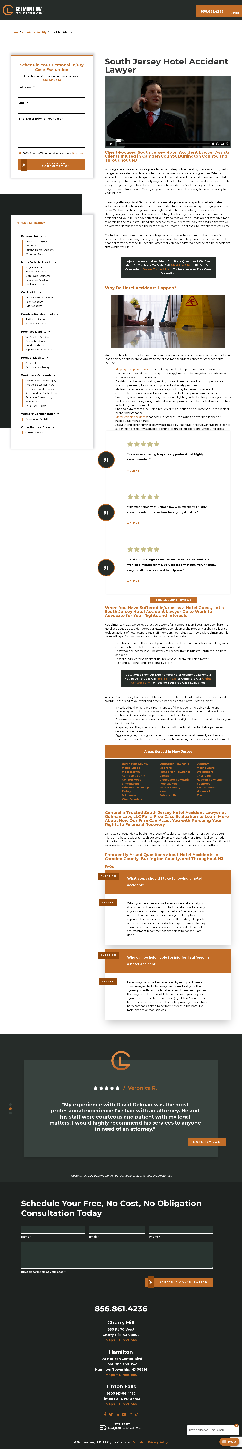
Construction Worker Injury (40, 380)
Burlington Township (174, 763)
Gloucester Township (174, 779)
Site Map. (139, 1442)
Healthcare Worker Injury (39, 384)
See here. (78, 153)
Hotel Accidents (34, 345)
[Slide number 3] (10, 1113)
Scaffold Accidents (36, 323)
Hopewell (203, 791)
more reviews (206, 1141)
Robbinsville (168, 795)
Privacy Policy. (158, 1442)
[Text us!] (229, 1442)
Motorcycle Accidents (37, 275)
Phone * (154, 1236)
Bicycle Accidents (35, 267)
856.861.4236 (212, 11)
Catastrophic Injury (36, 241)
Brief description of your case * (43, 1272)
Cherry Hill (204, 775)
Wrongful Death (34, 254)
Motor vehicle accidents (131, 417)
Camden (165, 775)
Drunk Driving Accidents (39, 297)
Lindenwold (130, 783)
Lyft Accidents (33, 306)
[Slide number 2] (10, 1109)
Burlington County (135, 763)
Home (15, 32)
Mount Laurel (206, 767)
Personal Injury (32, 236)
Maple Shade (131, 767)
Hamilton (165, 791)
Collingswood (132, 779)
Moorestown (131, 771)
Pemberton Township (174, 771)
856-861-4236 (180, 265)
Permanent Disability (37, 419)
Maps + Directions (121, 1340)
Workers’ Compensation (38, 413)
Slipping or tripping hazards (133, 369)
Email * (23, 102)
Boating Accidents (36, 271)
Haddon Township (210, 779)
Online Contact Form (157, 269)
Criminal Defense (35, 432)
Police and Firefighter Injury (41, 393)
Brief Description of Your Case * (40, 118)
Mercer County (169, 787)
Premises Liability (34, 32)
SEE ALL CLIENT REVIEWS (173, 599)
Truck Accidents (34, 284)
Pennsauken (168, 783)
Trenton (202, 795)
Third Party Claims (35, 405)
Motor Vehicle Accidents (39, 262)
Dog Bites (31, 245)
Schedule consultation (56, 165)
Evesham (203, 763)
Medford (165, 767)
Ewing (126, 791)
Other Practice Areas (36, 427)
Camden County (133, 775)
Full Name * (26, 87)
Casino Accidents (35, 341)
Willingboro (205, 771)
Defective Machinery (37, 367)
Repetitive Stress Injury (38, 397)
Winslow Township (135, 787)
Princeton (129, 795)
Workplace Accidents (36, 375)
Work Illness (32, 401)
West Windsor (132, 799)
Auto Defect (32, 363)
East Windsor (206, 787)
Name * (26, 1236)
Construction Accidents (38, 314)
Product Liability (33, 357)
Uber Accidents (34, 301)
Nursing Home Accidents (39, 249)
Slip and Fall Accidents (38, 337)
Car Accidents (31, 292)
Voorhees (203, 783)
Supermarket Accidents (39, 349)
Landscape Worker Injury (39, 389)
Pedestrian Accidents (37, 280)
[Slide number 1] (10, 1105)
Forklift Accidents (35, 319)
